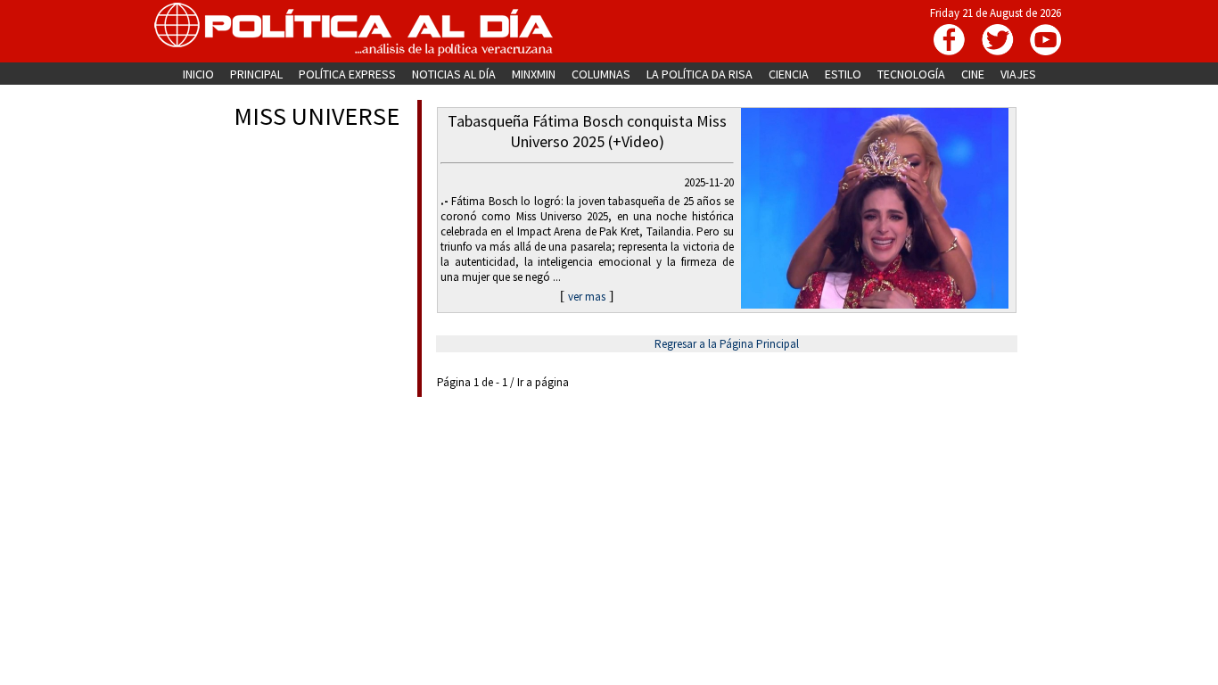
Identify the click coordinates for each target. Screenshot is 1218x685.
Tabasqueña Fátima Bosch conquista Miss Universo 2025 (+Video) (587, 131)
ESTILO (843, 74)
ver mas (586, 296)
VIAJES (1018, 74)
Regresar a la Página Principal (726, 343)
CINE (972, 74)
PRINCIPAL (256, 74)
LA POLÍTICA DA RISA (699, 74)
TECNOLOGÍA (911, 74)
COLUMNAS (601, 74)
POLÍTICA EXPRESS (347, 74)
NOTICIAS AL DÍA (454, 74)
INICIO (198, 74)
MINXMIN (534, 74)
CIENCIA (789, 74)
